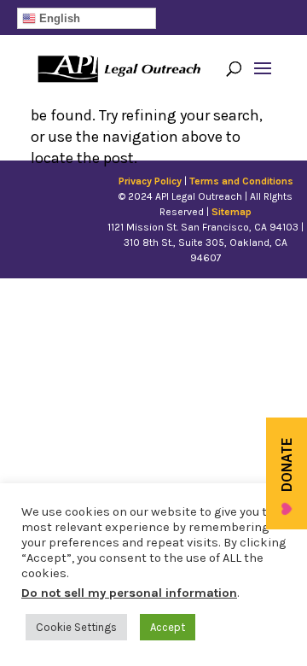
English (58, 18)
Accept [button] (167, 627)
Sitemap (231, 212)
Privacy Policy (150, 181)
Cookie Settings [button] (76, 627)
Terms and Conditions (241, 181)
